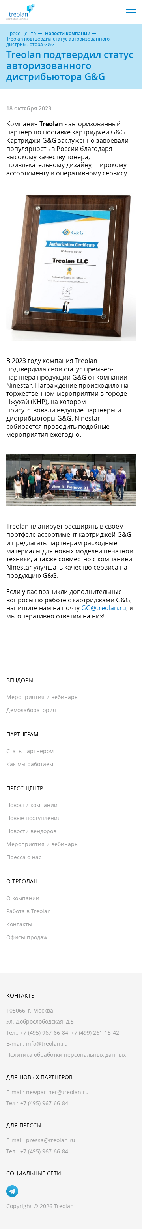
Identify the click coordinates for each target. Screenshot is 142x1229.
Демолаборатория (31, 710)
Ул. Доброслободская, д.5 (40, 1021)
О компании (22, 898)
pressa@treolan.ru (50, 1140)
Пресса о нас (23, 857)
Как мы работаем (29, 764)
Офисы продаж (26, 937)
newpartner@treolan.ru (57, 1092)
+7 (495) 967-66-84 (44, 1032)
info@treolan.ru (47, 1043)
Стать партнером (30, 751)
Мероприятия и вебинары (42, 697)
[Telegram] (12, 1191)
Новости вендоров (31, 831)
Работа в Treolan (28, 911)
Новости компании (67, 33)
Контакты (19, 924)
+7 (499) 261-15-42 (95, 1032)
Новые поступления (33, 818)
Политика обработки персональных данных (66, 1054)
